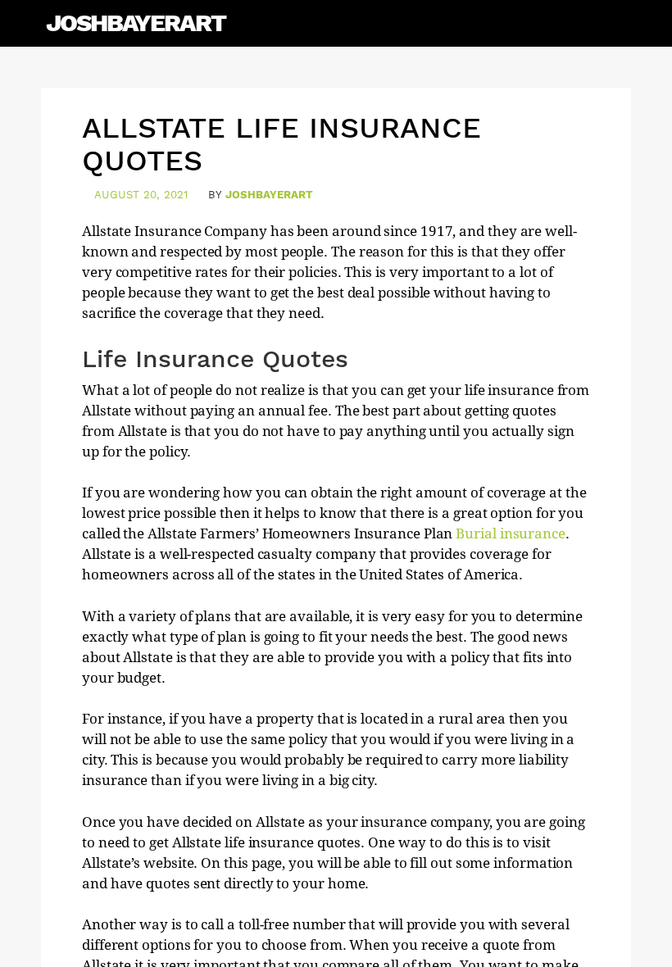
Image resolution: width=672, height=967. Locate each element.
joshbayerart (269, 194)
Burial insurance (510, 533)
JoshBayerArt (135, 22)
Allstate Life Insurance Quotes (281, 144)
